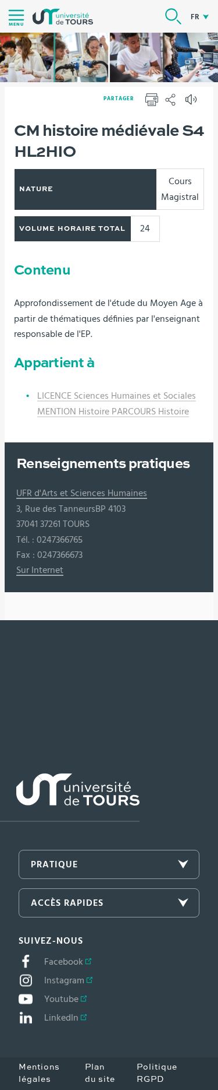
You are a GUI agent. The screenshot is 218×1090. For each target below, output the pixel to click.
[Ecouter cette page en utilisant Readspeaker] (192, 103)
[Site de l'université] (70, 797)
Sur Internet (39, 570)
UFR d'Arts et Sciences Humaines (81, 493)
